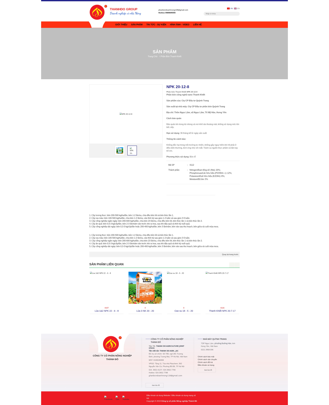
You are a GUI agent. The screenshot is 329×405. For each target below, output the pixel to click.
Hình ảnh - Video (179, 24)
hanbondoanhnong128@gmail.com (166, 375)
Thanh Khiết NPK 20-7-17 (184, 311)
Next (237, 265)
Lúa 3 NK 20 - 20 (106, 311)
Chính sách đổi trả (205, 362)
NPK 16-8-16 (222, 311)
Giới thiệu (121, 24)
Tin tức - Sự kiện (156, 24)
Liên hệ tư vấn (181, 190)
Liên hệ (197, 24)
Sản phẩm (137, 24)
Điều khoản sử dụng (206, 365)
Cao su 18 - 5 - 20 (145, 311)
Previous (231, 265)
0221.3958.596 (207, 350)
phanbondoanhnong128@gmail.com (173, 10)
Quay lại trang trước (230, 254)
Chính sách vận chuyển (207, 359)
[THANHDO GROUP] (98, 11)
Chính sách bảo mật (206, 357)
